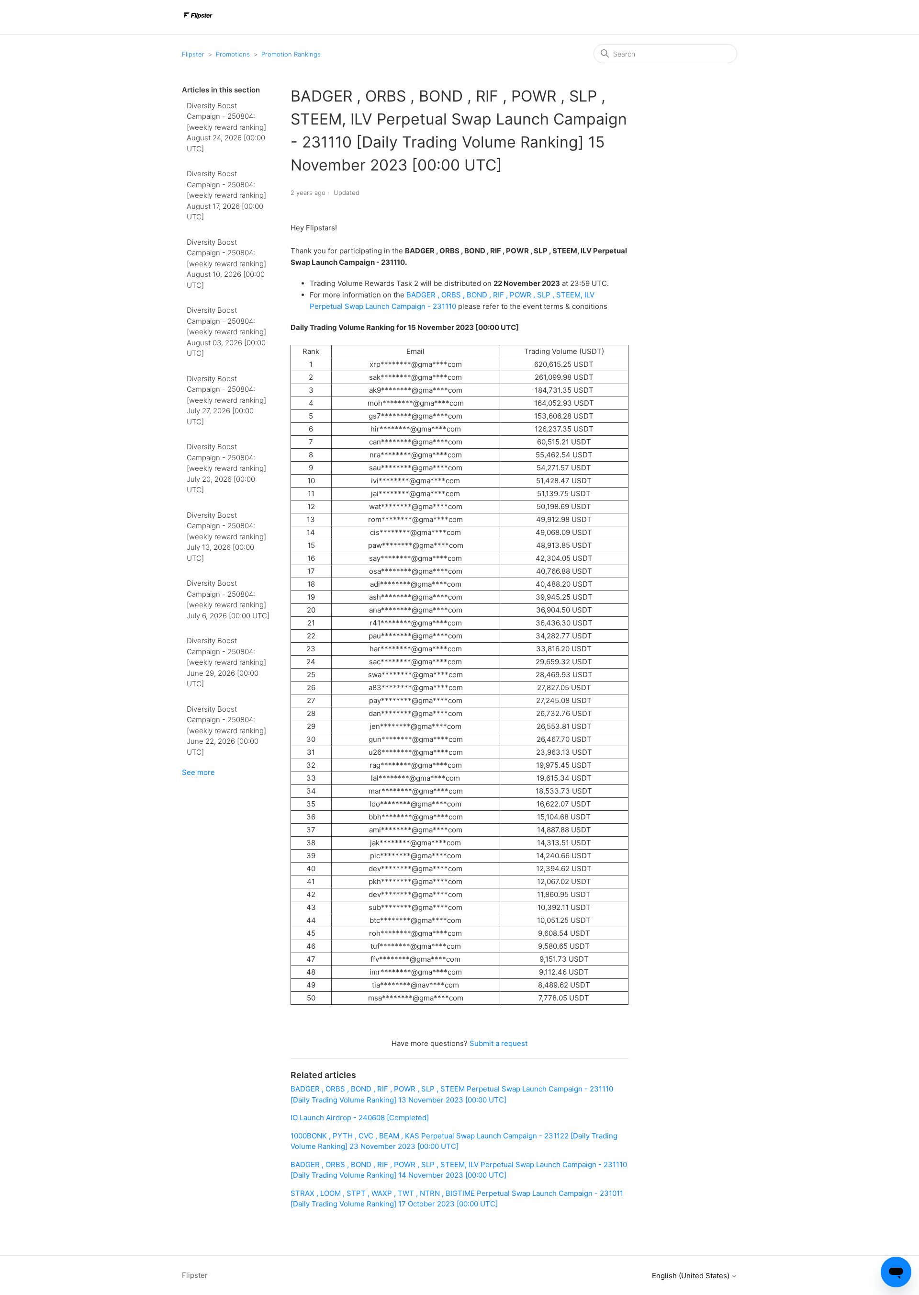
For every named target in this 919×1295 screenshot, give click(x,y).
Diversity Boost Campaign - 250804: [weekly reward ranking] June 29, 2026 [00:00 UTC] (226, 662)
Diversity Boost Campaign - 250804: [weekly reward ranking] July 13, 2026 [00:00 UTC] (226, 537)
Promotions (233, 54)
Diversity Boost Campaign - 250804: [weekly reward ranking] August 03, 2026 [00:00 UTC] (226, 332)
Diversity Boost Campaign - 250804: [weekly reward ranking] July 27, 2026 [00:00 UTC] (226, 400)
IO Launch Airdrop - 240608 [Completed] (360, 1117)
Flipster (193, 54)
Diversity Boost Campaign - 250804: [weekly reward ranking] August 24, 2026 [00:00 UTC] (226, 127)
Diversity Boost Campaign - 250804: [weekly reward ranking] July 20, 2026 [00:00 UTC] (226, 468)
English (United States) (691, 1276)
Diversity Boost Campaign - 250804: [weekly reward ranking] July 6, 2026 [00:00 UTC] (228, 599)
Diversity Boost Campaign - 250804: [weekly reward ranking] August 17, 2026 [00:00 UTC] (226, 195)
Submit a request (498, 1043)
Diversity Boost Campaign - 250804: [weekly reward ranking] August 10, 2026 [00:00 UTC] (226, 264)
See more (198, 772)
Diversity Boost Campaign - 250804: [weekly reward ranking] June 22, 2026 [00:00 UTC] (226, 730)
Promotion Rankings (291, 54)
